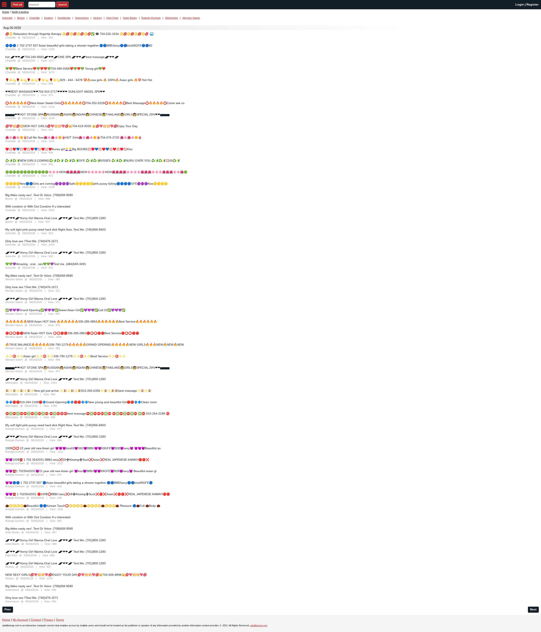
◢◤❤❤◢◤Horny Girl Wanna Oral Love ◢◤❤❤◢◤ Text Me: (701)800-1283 (55, 218)
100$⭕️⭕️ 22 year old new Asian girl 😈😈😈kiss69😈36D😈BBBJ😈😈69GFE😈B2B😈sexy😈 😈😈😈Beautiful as (83, 448)
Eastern (48, 17)
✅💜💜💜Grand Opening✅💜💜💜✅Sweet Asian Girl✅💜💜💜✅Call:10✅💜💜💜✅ (65, 310)
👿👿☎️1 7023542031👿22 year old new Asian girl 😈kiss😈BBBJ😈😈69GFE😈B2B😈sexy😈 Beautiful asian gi (80, 471)
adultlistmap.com (258, 625)
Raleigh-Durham (151, 17)
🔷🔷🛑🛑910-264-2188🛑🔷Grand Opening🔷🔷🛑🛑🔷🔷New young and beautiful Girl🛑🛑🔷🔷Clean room (81, 402)
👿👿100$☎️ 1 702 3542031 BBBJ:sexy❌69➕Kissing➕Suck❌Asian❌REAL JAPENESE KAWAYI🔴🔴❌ (77, 459)
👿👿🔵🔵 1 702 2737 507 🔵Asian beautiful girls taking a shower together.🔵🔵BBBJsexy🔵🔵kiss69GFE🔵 (79, 482)
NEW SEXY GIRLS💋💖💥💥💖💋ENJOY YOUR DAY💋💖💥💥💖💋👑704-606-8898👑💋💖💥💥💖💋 (76, 574)
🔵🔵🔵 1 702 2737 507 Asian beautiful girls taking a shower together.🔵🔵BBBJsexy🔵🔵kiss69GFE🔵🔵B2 (78, 45)
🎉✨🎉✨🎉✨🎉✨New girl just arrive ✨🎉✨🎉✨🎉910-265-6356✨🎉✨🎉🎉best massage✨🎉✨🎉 (78, 390)
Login (519, 4)
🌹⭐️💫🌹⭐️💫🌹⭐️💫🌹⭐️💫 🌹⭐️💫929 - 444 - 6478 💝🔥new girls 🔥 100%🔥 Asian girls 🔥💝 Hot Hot (78, 80)
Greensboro (82, 17)
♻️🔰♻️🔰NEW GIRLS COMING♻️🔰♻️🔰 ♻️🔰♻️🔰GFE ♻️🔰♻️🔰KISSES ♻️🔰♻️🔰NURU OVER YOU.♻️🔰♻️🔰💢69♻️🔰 (92, 160)
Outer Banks (130, 17)
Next (533, 609)
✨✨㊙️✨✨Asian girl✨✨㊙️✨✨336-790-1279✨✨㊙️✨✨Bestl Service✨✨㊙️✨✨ (65, 356)
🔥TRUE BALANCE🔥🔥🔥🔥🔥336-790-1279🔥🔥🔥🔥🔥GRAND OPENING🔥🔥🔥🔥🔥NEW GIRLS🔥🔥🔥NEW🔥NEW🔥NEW (94, 344)
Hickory (97, 17)
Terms (60, 619)
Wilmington (171, 17)
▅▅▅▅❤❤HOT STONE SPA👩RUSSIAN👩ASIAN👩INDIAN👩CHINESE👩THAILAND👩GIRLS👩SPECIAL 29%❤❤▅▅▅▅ (87, 114)
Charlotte (34, 17)
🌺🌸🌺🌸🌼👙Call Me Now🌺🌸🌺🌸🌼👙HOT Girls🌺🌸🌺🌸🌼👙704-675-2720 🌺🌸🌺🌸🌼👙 (73, 137)
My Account (20, 619)
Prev (7, 609)
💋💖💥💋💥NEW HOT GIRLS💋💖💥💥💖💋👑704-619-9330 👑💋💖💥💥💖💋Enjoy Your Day (71, 126)
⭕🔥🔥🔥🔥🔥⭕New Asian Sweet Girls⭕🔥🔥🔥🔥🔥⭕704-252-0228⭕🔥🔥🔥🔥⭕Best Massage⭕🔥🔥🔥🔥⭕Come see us (94, 103)
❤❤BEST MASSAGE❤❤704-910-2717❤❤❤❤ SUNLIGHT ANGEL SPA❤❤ (55, 91)
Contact (36, 619)
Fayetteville (64, 17)
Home (5, 12)
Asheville (7, 17)
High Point (112, 17)
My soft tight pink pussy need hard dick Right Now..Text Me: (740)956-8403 (55, 229)
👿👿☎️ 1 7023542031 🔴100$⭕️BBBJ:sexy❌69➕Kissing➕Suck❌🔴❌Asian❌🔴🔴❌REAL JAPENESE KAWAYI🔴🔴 (87, 494)
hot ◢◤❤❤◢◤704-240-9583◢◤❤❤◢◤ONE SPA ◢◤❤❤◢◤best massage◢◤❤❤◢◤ (62, 57)
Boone (21, 17)
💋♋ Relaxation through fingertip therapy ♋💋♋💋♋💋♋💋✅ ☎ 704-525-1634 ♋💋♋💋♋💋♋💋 (76, 34)
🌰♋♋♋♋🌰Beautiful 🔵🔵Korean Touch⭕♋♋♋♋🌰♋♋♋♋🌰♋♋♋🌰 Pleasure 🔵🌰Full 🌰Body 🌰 (82, 505)
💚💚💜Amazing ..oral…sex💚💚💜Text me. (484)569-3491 (45, 264)
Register (532, 4)
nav (4, 4)
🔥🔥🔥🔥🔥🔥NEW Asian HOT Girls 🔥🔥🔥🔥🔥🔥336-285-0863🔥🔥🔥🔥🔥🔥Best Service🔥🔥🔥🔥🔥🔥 (81, 321)
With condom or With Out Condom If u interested (37, 206)
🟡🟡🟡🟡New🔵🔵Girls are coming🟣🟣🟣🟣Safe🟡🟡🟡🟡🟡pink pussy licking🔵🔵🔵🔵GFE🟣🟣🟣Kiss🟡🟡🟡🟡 (86, 183)
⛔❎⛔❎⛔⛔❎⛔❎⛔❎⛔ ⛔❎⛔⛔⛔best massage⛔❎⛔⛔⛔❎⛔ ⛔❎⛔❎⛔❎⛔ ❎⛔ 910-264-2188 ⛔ (87, 413)
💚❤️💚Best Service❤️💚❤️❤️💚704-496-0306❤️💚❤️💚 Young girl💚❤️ (55, 68)
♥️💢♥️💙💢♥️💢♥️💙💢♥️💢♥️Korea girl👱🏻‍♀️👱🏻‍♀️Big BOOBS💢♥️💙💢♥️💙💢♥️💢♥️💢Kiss (69, 149)
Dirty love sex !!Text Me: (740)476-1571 (31, 241)
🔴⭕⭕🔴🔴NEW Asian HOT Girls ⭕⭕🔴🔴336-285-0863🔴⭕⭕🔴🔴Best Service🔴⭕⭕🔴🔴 (72, 333)
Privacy (48, 619)
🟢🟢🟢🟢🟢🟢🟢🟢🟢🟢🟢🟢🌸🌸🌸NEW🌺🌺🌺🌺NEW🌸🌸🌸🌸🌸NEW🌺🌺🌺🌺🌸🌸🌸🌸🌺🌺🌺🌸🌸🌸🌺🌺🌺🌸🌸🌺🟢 (96, 172)
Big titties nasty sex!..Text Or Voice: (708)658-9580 (39, 195)
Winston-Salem (191, 17)
